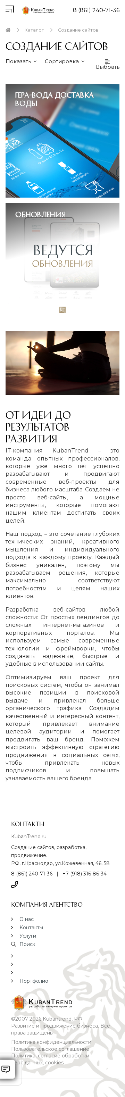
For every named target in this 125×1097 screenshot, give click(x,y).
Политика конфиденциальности (51, 1042)
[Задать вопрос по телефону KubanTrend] (14, 884)
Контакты (31, 927)
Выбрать (107, 67)
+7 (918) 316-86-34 (84, 874)
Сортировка (62, 61)
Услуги (27, 936)
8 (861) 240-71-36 (96, 10)
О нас (26, 919)
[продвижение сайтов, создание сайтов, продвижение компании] (62, 1002)
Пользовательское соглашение (50, 1049)
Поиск (27, 944)
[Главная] (8, 30)
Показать (19, 61)
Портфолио (33, 981)
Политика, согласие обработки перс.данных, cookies (50, 1059)
